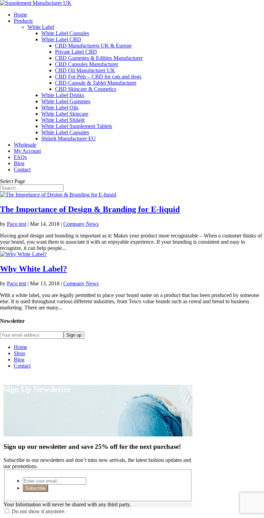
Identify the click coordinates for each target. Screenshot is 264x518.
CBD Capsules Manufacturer (86, 64)
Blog (19, 163)
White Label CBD (61, 39)
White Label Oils (59, 107)
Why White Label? (33, 268)
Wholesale (25, 145)
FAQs (20, 157)
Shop (19, 353)
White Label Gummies (65, 101)
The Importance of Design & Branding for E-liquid (90, 209)
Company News (81, 224)
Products (23, 21)
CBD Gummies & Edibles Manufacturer (99, 58)
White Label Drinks (62, 95)
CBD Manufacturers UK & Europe (93, 46)
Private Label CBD (76, 52)
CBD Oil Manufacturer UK (85, 70)
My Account (27, 151)
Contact (22, 169)
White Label (41, 27)
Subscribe (35, 488)
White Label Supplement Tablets (76, 126)
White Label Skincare (64, 114)
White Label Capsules (65, 33)
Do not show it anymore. (39, 511)
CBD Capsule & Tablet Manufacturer (95, 83)
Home (20, 15)
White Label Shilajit (63, 120)
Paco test (16, 224)
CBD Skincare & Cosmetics (85, 89)
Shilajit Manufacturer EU (68, 138)
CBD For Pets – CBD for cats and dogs (98, 77)
